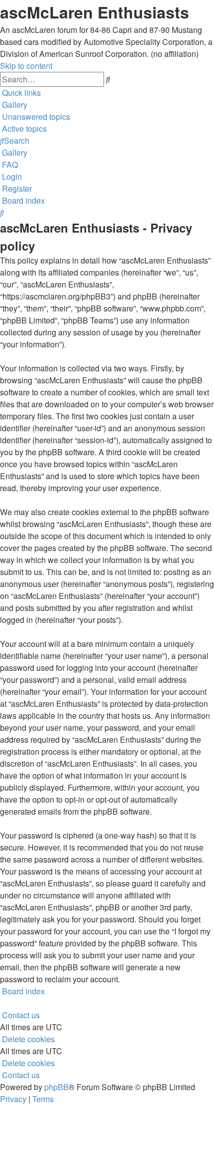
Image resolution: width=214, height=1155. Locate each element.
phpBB (56, 1087)
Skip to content (26, 65)
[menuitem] (13, 104)
